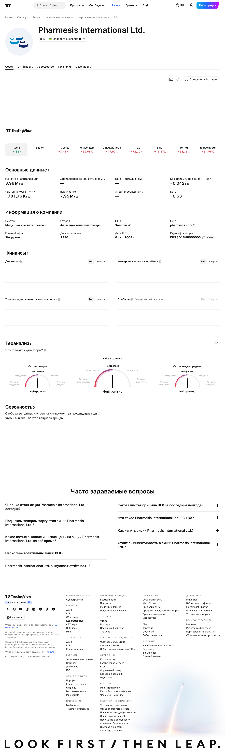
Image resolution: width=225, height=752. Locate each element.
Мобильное (72, 705)
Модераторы (150, 617)
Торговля (148, 628)
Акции (69, 609)
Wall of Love (149, 603)
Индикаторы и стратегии (157, 645)
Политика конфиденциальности (118, 712)
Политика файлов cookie (113, 716)
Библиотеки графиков (198, 603)
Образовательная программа (203, 635)
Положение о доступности (115, 719)
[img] (80, 38)
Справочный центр (111, 670)
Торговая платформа (198, 614)
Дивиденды (72, 666)
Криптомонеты (74, 620)
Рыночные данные (110, 606)
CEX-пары (71, 624)
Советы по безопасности (114, 723)
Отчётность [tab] (25, 66)
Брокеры (132, 5)
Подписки (105, 603)
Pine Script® (72, 694)
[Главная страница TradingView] (8, 5)
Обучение (148, 631)
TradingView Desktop (77, 708)
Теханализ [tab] (64, 66)
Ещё (145, 5)
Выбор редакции (152, 635)
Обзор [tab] (9, 66)
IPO (68, 670)
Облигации (72, 617)
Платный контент (152, 656)
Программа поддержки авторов (161, 610)
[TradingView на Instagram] (27, 609)
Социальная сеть (152, 599)
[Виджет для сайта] (178, 79)
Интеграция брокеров (198, 628)
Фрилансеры (150, 652)
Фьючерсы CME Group (112, 641)
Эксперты (148, 649)
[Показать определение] (40, 178)
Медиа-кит (106, 677)
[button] (86, 5)
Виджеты (191, 599)
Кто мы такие (107, 659)
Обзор (103, 620)
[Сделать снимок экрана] (171, 79)
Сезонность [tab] (83, 66)
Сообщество (98, 5)
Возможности (108, 599)
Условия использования (113, 705)
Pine (68, 631)
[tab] (91, 261)
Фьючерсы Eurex (109, 645)
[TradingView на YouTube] (20, 609)
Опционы (71, 687)
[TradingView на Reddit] (53, 609)
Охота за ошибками (111, 726)
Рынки (116, 5)
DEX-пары (71, 628)
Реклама (191, 624)
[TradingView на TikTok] (47, 609)
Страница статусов (111, 730)
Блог (102, 666)
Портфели (71, 680)
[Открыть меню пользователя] (191, 5)
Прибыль (71, 662)
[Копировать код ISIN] (203, 237)
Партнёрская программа (200, 631)
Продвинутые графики (199, 610)
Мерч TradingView (110, 687)
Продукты (77, 5)
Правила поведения (154, 614)
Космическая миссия (112, 662)
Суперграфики (74, 599)
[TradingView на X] (7, 609)
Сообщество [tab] (45, 66)
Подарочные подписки (113, 610)
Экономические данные (79, 659)
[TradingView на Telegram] (40, 609)
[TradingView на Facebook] (14, 609)
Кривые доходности (77, 684)
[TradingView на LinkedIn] (34, 609)
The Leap (105, 631)
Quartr (51, 652)
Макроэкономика (76, 691)
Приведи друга (151, 606)
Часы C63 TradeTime (112, 694)
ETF (68, 613)
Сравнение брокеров (112, 628)
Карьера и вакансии (111, 673)
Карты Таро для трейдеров (115, 691)
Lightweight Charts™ (197, 606)
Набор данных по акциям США (117, 649)
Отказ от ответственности (114, 708)
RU (182, 5)
